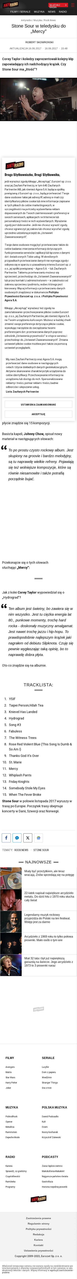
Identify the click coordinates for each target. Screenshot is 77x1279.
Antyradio (26, 20)
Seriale (48, 1058)
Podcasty (50, 1156)
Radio (10, 1156)
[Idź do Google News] (38, 837)
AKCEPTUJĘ (38, 414)
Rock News (50, 20)
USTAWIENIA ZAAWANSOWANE (38, 404)
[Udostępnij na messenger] (17, 837)
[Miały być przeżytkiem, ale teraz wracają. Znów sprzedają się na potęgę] (11, 878)
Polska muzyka (54, 1107)
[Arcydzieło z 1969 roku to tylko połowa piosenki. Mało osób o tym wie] (11, 943)
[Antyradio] (11, 5)
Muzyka (38, 20)
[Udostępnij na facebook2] (6, 837)
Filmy (10, 1058)
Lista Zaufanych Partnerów (22, 391)
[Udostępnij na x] (27, 837)
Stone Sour (41, 850)
